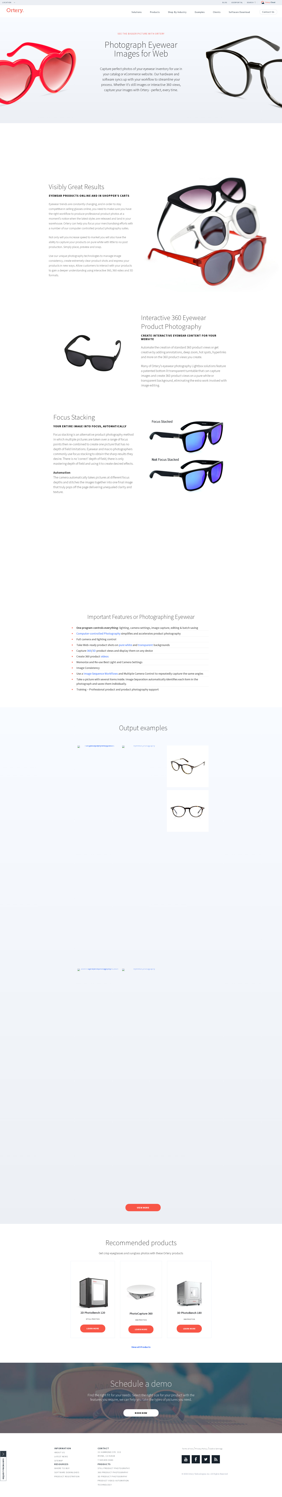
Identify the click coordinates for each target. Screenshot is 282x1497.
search (250, 2)
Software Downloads (66, 1472)
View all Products (141, 1347)
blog (224, 2)
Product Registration (66, 1476)
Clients (217, 12)
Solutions (137, 12)
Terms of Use (187, 1449)
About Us (59, 1452)
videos (105, 656)
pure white (125, 645)
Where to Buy (62, 1468)
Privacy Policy (201, 1449)
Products (155, 12)
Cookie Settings (216, 1449)
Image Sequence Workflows (101, 673)
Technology (105, 1484)
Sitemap (58, 1460)
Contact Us (268, 12)
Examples (200, 12)
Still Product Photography (114, 1468)
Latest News (61, 1456)
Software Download (239, 12)
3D (94, 650)
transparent (145, 645)
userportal (237, 2)
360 (89, 650)
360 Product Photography (113, 1472)
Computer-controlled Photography (98, 633)
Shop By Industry (177, 12)
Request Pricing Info (3, 1468)
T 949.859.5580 (105, 1460)
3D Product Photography (112, 1476)
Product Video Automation (113, 1480)
